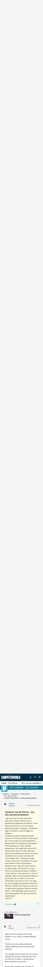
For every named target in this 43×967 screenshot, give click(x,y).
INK (10, 926)
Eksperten (6, 794)
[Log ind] (30, 777)
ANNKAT (12, 804)
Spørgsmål (15, 794)
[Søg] (35, 777)
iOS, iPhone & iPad (11, 796)
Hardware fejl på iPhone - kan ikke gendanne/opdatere (21, 798)
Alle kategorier (32, 788)
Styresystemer (25, 794)
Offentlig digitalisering (22, 914)
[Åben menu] (39, 777)
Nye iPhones (12, 783)
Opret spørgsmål (16, 788)
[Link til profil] (5, 803)
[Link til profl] (5, 926)
